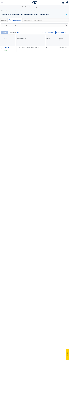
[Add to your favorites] (18, 33)
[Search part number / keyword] (66, 25)
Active (5, 50)
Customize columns (61, 32)
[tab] (4, 20)
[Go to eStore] (63, 3)
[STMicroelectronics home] (34, 2)
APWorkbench (8, 47)
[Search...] (4, 7)
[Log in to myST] (67, 2)
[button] (2, 2)
